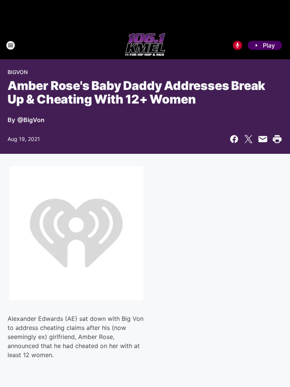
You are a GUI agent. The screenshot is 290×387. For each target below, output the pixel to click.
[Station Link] (145, 45)
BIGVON (18, 72)
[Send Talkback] (237, 45)
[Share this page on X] (248, 139)
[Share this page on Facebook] (234, 139)
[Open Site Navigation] (10, 45)
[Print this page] (277, 139)
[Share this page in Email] (263, 139)
